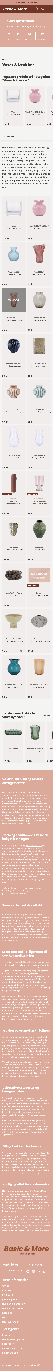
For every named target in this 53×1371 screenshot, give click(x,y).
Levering (7, 1334)
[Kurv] (42, 9)
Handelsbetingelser (13, 1339)
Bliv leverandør (10, 1321)
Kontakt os (8, 1290)
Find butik (7, 1294)
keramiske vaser (34, 845)
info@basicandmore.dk (30, 1205)
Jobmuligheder (10, 1299)
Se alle (47, 715)
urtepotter (7, 1101)
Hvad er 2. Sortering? (14, 1303)
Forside (5, 59)
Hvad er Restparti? (12, 1308)
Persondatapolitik (12, 1348)
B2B (4, 1317)
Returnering (9, 1343)
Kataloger (7, 1312)
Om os (5, 1285)
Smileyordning (10, 1352)
